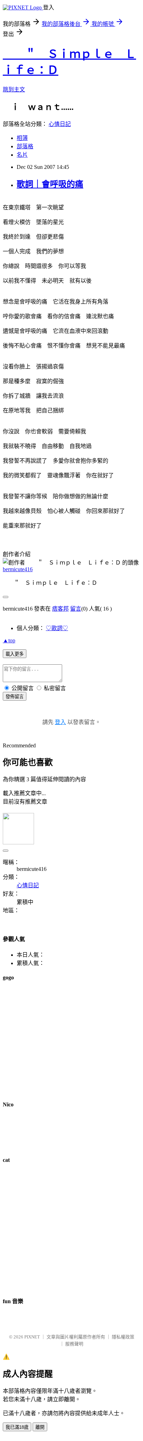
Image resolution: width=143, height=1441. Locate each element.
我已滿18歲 (17, 1427)
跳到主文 (14, 89)
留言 (75, 609)
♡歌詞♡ (57, 628)
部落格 (25, 146)
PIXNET (32, 1336)
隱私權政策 (123, 1336)
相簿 (22, 138)
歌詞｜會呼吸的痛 (50, 184)
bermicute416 (18, 569)
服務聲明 (74, 1343)
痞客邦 (60, 609)
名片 (22, 155)
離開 (39, 1427)
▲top (9, 640)
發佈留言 (15, 696)
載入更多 (15, 654)
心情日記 (60, 124)
